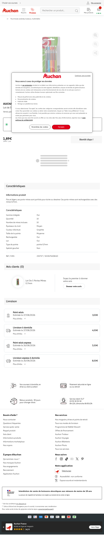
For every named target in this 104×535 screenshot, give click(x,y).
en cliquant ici (21, 504)
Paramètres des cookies (40, 127)
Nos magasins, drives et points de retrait (71, 419)
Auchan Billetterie (62, 442)
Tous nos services (62, 449)
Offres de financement (64, 430)
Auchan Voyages (62, 438)
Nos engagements (10, 466)
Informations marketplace (14, 442)
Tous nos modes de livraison (66, 423)
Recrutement (8, 470)
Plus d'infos (17, 319)
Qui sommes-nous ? (11, 459)
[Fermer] (3, 527)
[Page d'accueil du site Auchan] (10, 10)
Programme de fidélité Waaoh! (67, 427)
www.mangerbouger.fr (46, 509)
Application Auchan (11, 474)
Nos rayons (7, 445)
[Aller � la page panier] (99, 10)
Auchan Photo (61, 445)
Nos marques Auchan (12, 463)
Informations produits (12, 438)
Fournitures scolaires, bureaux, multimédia (25, 19)
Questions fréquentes (12, 423)
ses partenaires (27, 85)
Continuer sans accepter (83, 76)
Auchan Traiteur (61, 434)
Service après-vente (11, 427)
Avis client (7, 434)
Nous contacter (9, 419)
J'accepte (61, 127)
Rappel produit (9, 430)
